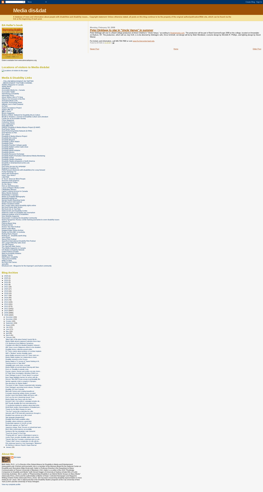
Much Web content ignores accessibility (18, 429)
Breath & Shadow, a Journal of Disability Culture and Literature (25, 117)
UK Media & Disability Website (13, 250)
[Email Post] (112, 43)
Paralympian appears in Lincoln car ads (18, 423)
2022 (6, 284)
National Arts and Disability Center (14, 211)
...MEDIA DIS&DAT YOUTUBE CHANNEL (17, 83)
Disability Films (7, 143)
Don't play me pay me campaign (14, 166)
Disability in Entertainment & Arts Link (15, 163)
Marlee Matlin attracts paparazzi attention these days (23, 341)
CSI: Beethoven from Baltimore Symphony (19, 343)
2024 (6, 280)
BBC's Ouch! (6, 111)
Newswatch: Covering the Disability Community (19, 218)
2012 (6, 306)
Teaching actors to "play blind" (15, 363)
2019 (6, 291)
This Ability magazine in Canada (14, 248)
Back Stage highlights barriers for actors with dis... (22, 377)
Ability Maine (6, 86)
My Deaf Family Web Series (12, 207)
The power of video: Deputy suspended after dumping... (23, 385)
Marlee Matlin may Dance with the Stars (18, 399)
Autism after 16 (7, 109)
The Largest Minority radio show (14, 243)
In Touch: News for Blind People (13, 179)
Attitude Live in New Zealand (12, 104)
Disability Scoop (8, 157)
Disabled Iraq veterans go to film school (18, 415)
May (7, 331)
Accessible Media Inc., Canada (13, 90)
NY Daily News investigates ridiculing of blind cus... (22, 373)
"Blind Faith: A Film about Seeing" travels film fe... (21, 339)
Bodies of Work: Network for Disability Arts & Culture (21, 115)
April (7, 333)
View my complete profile (11, 484)
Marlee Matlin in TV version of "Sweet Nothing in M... (22, 361)
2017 (6, 295)
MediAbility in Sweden (10, 195)
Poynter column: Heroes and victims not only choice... (23, 371)
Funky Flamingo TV (9, 172)
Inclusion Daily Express (10, 180)
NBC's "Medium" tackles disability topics (18, 353)
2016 (6, 298)
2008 (6, 315)
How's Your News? (9, 175)
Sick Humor (6, 237)
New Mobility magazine (10, 216)
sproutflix (5, 264)
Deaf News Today (8, 129)
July (7, 327)
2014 (6, 302)
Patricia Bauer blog (9, 223)
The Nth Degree (8, 244)
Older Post (257, 49)
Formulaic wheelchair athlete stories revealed (20, 393)
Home (176, 49)
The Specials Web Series (11, 246)
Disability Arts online (9, 138)
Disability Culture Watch (11, 141)
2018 (6, 293)
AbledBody (6, 88)
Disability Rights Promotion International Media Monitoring (23, 156)
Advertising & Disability (10, 93)
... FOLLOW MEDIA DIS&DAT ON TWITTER (18, 81)
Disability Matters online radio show (15, 147)
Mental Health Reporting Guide (13, 200)
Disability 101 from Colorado (14, 389)
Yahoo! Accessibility (9, 259)
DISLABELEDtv (7, 125)
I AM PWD (5, 177)
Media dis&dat (29, 10)
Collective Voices (8, 122)
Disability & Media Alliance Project (14, 136)
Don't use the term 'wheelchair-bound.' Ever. (20, 397)
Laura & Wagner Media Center (13, 188)
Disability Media (8, 149)
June (8, 329)
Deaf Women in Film (9, 133)
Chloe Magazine (8, 120)
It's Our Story (6, 184)
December (9, 317)
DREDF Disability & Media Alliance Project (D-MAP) (21, 127)
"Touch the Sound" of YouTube (15, 433)
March (8, 335)
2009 (6, 313)
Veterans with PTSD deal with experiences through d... (23, 413)
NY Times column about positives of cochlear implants (23, 351)
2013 (6, 304)
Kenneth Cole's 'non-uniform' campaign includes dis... (23, 401)
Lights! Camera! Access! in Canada (15, 191)
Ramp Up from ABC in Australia (13, 232)
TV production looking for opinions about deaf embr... (22, 405)
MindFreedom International (12, 202)
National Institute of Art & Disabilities (15, 214)
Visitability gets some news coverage (17, 365)
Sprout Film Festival (9, 239)
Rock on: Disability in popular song (16, 369)
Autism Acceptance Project (12, 108)
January (9, 447)
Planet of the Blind (8, 228)
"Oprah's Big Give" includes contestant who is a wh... (23, 439)
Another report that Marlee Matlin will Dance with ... (22, 395)
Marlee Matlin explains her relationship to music (21, 357)
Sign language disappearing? (15, 417)
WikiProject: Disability (10, 257)
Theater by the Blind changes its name (18, 409)
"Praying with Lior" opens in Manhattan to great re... (22, 435)
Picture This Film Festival (11, 227)
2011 (6, 308)
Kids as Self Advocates (10, 186)
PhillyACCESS (7, 225)
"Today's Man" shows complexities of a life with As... (22, 441)
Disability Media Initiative (11, 150)
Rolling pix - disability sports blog (14, 236)
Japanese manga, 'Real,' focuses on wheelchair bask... (23, 427)
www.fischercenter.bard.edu (143, 41)
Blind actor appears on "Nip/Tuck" (16, 425)
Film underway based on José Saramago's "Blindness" (23, 443)
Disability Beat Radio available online (17, 419)
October (9, 321)
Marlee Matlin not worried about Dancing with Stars (22, 367)
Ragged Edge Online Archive (12, 230)
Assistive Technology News (12, 102)
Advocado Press (8, 95)
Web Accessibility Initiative (11, 253)
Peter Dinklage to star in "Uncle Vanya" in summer (121, 30)
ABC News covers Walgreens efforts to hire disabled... (23, 347)
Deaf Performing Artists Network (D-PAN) (17, 131)
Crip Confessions (8, 124)
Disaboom (5, 165)
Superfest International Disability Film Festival (19, 241)
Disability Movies (8, 152)
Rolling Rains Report (9, 234)
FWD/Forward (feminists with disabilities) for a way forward (23, 170)
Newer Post (94, 49)
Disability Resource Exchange (13, 154)
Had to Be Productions (10, 173)
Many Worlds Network (10, 193)
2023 (6, 282)
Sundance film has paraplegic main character (20, 431)
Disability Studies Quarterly (12, 159)
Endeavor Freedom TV (10, 168)
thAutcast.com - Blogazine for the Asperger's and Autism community (27, 266)
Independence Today (10, 182)
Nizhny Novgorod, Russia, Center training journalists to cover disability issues (30, 220)
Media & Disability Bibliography (13, 196)
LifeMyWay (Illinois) (9, 189)
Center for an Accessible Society (14, 118)
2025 (6, 278)
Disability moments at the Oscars (16, 359)
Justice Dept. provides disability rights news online (22, 437)
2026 (6, 276)
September (10, 323)
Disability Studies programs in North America (18, 161)
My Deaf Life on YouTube (11, 209)
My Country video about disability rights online (19, 205)
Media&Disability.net (9, 198)
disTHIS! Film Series (9, 262)
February (9, 337)
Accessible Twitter (8, 92)
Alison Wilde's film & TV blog (12, 97)
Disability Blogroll (8, 140)
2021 (6, 287)
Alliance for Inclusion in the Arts (13, 99)
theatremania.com (177, 33)
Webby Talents (7, 255)
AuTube (5, 106)
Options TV (6, 221)
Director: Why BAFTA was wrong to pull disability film (22, 379)
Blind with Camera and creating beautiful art (19, 391)
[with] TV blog (7, 260)
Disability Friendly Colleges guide (14, 145)
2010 (6, 310)
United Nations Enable (10, 251)
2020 (6, 289)
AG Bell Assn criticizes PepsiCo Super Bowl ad (20, 445)
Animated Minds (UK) (10, 101)
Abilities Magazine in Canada (13, 85)
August (8, 325)
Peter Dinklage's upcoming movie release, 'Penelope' (22, 387)
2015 (6, 300)
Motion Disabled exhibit (10, 204)
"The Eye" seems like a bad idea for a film (19, 411)
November (9, 319)
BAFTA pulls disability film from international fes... (21, 403)
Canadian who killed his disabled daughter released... (23, 345)
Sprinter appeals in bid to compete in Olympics (20, 381)
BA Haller (17, 457)
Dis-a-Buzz (6, 134)
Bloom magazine (8, 113)
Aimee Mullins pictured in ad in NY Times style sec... (22, 355)
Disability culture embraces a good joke (18, 421)
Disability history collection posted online (18, 349)
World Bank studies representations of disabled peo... (23, 407)
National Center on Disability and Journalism (18, 212)
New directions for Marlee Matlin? (16, 383)
